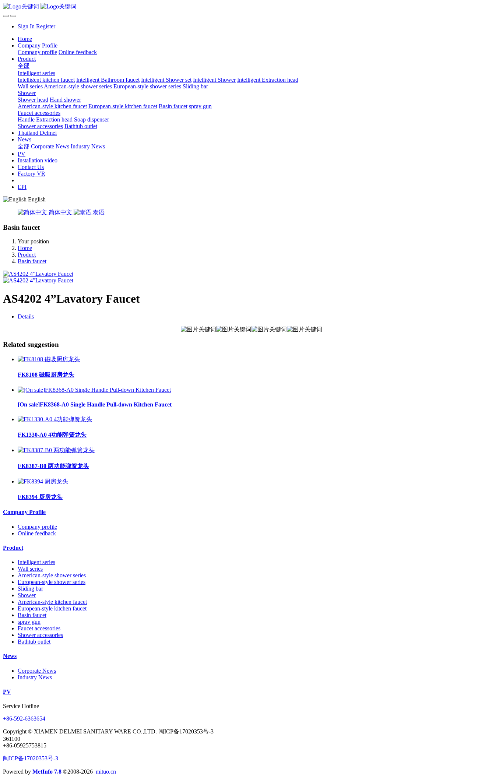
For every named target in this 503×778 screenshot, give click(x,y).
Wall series (30, 569)
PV (7, 692)
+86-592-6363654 (24, 718)
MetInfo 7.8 (46, 771)
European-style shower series (51, 582)
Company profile (37, 527)
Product (27, 254)
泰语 (98, 212)
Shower (27, 595)
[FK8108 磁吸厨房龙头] (49, 359)
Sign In (26, 26)
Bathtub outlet (34, 641)
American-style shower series (52, 575)
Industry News (35, 677)
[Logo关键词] (251, 7)
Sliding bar (30, 588)
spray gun (29, 622)
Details (26, 316)
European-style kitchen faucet (52, 608)
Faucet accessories (39, 628)
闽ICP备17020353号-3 (30, 758)
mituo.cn (106, 771)
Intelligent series (36, 562)
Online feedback (37, 533)
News (10, 656)
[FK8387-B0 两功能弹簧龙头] (56, 450)
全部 (23, 66)
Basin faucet (32, 261)
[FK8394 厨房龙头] (43, 481)
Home (25, 39)
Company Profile (24, 512)
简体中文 (60, 212)
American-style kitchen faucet (52, 602)
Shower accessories (40, 635)
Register (45, 26)
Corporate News (37, 671)
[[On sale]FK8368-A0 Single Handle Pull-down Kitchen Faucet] (94, 390)
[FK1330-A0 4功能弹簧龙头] (55, 419)
